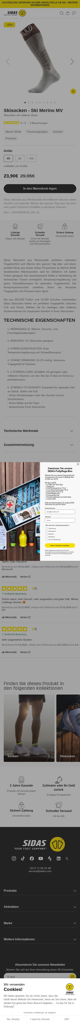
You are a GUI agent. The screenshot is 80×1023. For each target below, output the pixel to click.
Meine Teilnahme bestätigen (59, 545)
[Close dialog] (78, 464)
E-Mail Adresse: (50, 508)
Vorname (48, 517)
